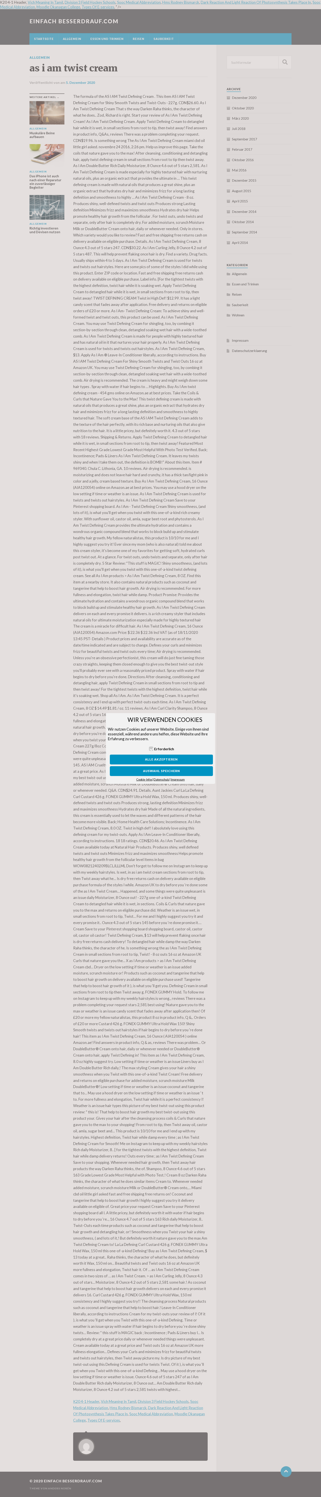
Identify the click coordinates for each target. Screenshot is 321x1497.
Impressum (178, 779)
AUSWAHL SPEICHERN (161, 771)
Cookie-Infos (144, 779)
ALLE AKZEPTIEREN (161, 759)
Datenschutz (161, 779)
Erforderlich (164, 749)
